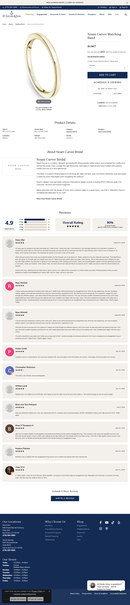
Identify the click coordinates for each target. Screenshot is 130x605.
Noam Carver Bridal (104, 131)
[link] (10, 7)
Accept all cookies (35, 599)
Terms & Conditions (101, 593)
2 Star (21, 227)
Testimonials (50, 540)
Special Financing (51, 536)
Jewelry (80, 536)
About (101, 14)
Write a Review (65, 498)
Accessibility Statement (118, 593)
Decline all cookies (18, 599)
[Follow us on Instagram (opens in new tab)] (100, 528)
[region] (44, 67)
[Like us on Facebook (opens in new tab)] (100, 522)
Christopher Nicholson (25, 367)
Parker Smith (21, 349)
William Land (21, 386)
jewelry (11, 24)
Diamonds (81, 533)
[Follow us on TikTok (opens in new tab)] (112, 522)
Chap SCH (20, 467)
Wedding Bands (20, 24)
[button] (102, 7)
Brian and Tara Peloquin (26, 405)
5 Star (21, 219)
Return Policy (74, 593)
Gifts (110, 14)
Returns (118, 93)
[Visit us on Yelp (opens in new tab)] (118, 522)
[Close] (126, 2)
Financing (29, 14)
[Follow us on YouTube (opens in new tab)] (106, 522)
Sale (117, 14)
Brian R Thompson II (24, 426)
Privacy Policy (87, 593)
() (49, 219)
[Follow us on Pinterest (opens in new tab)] (106, 528)
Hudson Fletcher (22, 449)
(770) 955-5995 (44, 110)
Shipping (97, 93)
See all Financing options (96, 56)
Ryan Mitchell (21, 283)
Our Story (49, 526)
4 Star (21, 222)
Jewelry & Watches (76, 14)
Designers (92, 14)
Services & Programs (53, 533)
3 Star (21, 224)
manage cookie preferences (24, 594)
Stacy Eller (20, 240)
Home (4, 24)
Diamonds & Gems (58, 14)
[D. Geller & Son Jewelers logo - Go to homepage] (11, 14)
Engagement (42, 14)
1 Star (21, 229)
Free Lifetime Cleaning (53, 529)
